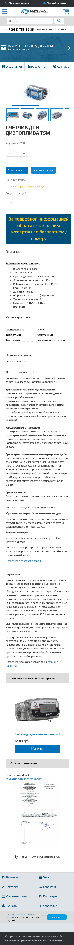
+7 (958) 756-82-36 (20, 29)
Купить (37, 748)
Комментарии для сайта (23, 778)
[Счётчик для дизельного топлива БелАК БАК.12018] (37, 709)
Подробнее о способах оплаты (23, 560)
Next (48, 720)
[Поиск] (59, 21)
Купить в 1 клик (43, 170)
